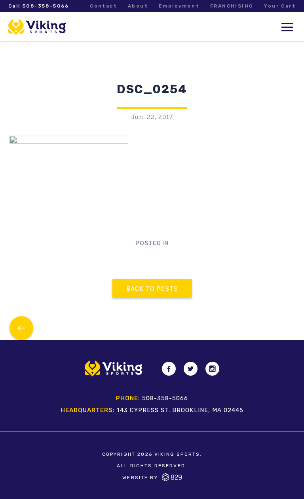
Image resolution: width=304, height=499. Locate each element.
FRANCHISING (231, 6)
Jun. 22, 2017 (152, 117)
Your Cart (280, 6)
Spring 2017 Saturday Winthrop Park (21, 328)
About (138, 6)
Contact (103, 6)
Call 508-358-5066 (38, 6)
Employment (179, 6)
